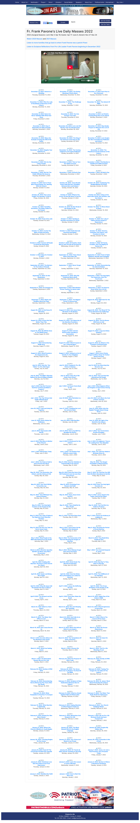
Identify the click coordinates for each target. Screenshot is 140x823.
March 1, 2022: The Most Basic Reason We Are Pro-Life (41, 659)
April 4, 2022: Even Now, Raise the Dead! (70, 597)
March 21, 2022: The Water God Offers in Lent (41, 618)
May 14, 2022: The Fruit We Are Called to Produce (99, 506)
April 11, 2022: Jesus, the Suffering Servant (70, 586)
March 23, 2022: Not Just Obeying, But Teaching (70, 607)
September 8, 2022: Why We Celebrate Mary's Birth (70, 276)
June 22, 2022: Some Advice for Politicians (41, 421)
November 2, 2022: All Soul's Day (70, 172)
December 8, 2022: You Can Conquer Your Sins (70, 114)
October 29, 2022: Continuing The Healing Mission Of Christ (99, 183)
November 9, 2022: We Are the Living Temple (41, 162)
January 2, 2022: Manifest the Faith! (41, 774)
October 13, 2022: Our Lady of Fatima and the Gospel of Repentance (98, 220)
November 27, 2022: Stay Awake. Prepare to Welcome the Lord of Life (98, 127)
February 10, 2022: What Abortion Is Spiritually (41, 706)
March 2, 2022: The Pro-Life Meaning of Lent (99, 649)
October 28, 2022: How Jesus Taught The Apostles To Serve (41, 195)
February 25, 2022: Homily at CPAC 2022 (41, 669)
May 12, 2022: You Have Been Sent (70, 515)
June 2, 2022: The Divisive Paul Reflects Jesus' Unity (70, 452)
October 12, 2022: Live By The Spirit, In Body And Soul (41, 231)
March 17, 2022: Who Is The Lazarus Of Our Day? (99, 618)
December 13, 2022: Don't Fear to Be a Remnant (98, 92)
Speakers (78, 2)
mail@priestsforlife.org (78, 818)
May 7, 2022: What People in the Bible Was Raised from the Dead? (41, 538)
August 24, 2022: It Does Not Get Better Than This (41, 321)
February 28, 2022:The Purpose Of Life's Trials (70, 659)
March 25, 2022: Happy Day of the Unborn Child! (98, 597)
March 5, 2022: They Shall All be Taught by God (99, 538)
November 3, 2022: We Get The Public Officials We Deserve (41, 173)
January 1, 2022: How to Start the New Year (70, 774)
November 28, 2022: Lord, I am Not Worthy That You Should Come (70, 126)
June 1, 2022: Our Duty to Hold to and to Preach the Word (41, 462)
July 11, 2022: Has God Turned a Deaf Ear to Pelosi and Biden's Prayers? (41, 387)
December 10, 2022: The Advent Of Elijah (98, 102)
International (109, 2)
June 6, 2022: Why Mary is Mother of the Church (41, 442)
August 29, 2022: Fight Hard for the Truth (98, 300)
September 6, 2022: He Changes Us (41, 287)
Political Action (99, 2)
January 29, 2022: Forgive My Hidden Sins (98, 728)
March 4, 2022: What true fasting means (41, 649)
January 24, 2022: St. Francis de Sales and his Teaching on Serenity (70, 750)
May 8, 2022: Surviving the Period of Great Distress (98, 528)
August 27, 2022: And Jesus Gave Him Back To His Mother (70, 310)
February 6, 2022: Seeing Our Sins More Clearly (41, 716)
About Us (24, 2)
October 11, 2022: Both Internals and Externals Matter (70, 231)
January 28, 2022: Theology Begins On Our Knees (41, 740)
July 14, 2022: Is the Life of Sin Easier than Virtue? (70, 376)
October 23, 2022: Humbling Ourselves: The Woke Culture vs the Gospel (41, 208)
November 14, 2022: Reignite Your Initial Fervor (41, 150)
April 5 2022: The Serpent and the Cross (41, 597)
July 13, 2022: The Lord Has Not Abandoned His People (99, 376)
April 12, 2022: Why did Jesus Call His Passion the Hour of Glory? (41, 586)
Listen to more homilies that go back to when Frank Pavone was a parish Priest (57, 43)
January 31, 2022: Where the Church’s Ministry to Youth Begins (41, 728)
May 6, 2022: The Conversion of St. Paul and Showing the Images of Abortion (70, 539)
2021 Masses (51, 39)
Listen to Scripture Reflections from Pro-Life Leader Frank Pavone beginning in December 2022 (63, 47)
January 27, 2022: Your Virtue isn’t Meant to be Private (70, 740)
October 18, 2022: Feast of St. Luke (41, 219)
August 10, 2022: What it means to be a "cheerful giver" (70, 343)
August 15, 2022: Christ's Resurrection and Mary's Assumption (70, 332)
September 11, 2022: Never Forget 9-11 (70, 266)
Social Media (68, 2)
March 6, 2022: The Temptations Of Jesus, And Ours (70, 638)
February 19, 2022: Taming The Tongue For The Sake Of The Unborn (99, 670)
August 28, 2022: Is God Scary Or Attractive (41, 310)
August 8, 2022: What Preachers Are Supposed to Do (41, 354)
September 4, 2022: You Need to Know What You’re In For (98, 288)
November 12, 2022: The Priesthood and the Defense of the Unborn (99, 151)
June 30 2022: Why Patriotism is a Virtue (70, 398)
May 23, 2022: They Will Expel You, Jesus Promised (41, 495)
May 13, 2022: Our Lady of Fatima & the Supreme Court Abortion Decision (41, 517)
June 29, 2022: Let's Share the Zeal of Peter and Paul (99, 398)
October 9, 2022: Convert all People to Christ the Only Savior (41, 243)
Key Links (119, 2)
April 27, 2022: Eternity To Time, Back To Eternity (98, 562)
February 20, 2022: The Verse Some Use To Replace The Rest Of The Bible (70, 670)
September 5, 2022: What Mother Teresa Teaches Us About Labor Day (70, 289)
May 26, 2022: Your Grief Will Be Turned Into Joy (41, 485)
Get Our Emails (105, 21)
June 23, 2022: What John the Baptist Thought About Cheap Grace (98, 410)
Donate (63, 22)
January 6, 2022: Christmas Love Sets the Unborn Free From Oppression (41, 763)
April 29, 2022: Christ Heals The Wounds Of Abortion (70, 562)
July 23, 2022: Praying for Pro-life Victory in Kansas (70, 366)
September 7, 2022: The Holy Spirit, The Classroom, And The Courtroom (98, 277)
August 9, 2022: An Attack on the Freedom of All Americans (98, 343)
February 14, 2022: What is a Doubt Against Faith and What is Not (70, 694)
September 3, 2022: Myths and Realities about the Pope (41, 300)
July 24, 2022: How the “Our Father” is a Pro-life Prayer (41, 366)
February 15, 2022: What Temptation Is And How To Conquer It (41, 694)
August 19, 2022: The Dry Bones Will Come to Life (98, 321)
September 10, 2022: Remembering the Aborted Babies (98, 266)
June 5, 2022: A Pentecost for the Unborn (70, 442)
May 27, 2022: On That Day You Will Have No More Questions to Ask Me (98, 473)
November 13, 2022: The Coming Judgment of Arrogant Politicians (70, 150)
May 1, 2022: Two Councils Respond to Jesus (98, 550)
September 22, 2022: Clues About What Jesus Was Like (70, 255)
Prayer (43, 2)
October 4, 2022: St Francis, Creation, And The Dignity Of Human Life (99, 244)
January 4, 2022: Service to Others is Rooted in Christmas (99, 762)
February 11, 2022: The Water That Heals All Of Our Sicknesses (99, 694)
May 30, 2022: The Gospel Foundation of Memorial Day (99, 462)
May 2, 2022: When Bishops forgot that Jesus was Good (70, 550)
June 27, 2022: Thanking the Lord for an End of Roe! (70, 409)
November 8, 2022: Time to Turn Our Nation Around (70, 162)
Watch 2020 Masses (35, 39)
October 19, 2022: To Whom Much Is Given (99, 207)
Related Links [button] (34, 22)
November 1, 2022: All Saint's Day (98, 172)
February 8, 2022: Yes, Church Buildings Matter (98, 706)
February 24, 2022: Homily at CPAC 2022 (99, 659)
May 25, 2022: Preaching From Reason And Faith (70, 485)
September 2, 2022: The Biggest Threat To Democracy (70, 300)
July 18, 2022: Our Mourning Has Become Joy (98, 366)
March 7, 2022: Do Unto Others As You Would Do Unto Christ (41, 638)
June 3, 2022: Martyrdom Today (41, 451)
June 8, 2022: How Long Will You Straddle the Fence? (70, 431)
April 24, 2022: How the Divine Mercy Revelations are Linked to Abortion (70, 575)
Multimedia (34, 2)
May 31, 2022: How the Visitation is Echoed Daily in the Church (70, 462)
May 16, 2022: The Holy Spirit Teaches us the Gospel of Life (41, 506)
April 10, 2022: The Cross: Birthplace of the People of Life (98, 586)
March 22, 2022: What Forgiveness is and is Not (99, 607)
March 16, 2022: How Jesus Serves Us (41, 628)
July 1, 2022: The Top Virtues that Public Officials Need (41, 398)
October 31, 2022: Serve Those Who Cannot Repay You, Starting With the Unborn (41, 184)
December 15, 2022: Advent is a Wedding (41, 92)
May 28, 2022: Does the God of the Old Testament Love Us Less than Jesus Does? (70, 474)
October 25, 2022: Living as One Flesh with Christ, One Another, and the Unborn (98, 196)
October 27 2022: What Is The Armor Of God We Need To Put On (70, 195)
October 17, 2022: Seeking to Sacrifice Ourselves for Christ (70, 219)
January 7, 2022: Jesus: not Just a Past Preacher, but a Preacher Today (98, 751)
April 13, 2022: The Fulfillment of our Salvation (98, 574)
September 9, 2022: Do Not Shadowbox (41, 276)
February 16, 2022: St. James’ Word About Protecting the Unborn (98, 681)
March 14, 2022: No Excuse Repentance (98, 628)
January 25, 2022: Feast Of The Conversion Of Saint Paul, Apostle (41, 750)
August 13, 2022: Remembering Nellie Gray (41, 343)
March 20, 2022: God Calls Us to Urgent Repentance (70, 618)
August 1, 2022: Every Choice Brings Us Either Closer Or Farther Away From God (99, 354)
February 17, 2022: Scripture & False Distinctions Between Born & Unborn (70, 682)
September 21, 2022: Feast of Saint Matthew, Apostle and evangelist (99, 255)
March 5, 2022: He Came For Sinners (99, 638)
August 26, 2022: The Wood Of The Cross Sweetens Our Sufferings (98, 310)
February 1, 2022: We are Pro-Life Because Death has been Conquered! (98, 717)
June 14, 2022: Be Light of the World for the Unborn (98, 421)
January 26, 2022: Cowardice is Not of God (98, 740)
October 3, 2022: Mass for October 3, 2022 (41, 255)
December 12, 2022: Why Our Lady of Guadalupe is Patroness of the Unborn (41, 103)
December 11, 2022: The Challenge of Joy (70, 102)
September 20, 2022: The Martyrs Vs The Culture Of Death (41, 266)
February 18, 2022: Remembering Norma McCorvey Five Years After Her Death (41, 682)
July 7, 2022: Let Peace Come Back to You (70, 386)
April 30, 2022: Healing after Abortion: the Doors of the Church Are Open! (41, 563)
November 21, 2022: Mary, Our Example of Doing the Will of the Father (41, 139)
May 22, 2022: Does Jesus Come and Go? (70, 495)
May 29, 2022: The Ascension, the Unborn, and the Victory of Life (41, 473)
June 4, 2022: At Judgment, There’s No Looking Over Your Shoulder (98, 442)
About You (88, 2)
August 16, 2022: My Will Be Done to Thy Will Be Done (41, 331)
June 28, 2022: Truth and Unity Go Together (41, 409)
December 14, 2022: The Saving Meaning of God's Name (70, 92)
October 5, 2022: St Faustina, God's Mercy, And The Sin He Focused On (70, 243)
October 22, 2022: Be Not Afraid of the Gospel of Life (70, 207)
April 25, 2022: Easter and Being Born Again (41, 574)
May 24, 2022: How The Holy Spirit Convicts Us (99, 485)
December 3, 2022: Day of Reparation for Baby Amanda (41, 126)
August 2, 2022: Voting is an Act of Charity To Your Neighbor (70, 354)
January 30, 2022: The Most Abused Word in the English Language (70, 729)
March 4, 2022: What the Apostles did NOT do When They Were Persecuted (41, 551)
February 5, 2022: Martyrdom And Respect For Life (70, 716)
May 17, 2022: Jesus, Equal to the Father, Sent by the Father (98, 495)
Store (50, 2)
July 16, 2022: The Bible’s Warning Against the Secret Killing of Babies (41, 376)
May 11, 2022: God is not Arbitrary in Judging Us (98, 516)
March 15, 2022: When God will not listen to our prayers (70, 628)
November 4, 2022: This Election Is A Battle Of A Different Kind (99, 162)
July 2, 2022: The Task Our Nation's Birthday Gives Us (99, 452)
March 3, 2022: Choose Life (70, 648)
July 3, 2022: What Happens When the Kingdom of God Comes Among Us (98, 387)
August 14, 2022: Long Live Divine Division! (98, 331)
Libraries (58, 2)
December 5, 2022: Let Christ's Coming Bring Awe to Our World (99, 114)
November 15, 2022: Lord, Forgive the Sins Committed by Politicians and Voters (98, 139)
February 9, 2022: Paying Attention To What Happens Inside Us (70, 706)
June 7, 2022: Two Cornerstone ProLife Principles (99, 431)
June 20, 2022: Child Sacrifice (70, 420)
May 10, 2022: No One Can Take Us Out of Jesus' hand (41, 528)
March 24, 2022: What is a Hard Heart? (41, 607)
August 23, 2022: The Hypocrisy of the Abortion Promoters (70, 321)
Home (17, 2)
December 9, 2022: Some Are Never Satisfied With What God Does (41, 115)
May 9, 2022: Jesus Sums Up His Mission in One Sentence (70, 528)
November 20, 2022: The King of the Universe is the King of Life (70, 138)
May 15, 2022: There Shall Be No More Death (70, 506)
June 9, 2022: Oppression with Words (41, 431)
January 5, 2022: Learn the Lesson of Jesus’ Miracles (70, 762)
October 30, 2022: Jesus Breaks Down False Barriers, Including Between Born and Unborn (70, 184)
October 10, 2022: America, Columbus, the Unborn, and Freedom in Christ (99, 232)
